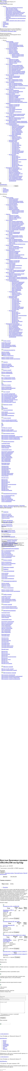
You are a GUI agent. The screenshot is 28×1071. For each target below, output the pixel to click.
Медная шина (15, 160)
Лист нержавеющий (13, 170)
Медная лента (15, 166)
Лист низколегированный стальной (17, 72)
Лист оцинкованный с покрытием (16, 73)
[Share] (2, 1069)
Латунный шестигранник (17, 152)
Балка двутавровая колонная (15, 83)
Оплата (6, 685)
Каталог (5, 505)
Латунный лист (15, 148)
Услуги (4, 6)
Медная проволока (16, 157)
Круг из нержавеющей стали (15, 168)
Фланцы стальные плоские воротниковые (18, 56)
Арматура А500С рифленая (15, 61)
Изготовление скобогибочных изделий (14, 13)
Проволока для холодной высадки (16, 98)
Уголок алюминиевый (17, 130)
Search (16, 186)
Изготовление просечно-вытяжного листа (15, 12)
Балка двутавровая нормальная (16, 84)
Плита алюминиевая (16, 133)
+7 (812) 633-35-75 (4, 31)
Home (1, 505)
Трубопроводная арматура (12, 48)
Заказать (3, 871)
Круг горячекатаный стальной (15, 79)
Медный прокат (12, 154)
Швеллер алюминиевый (17, 132)
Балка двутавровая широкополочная (17, 87)
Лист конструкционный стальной (16, 67)
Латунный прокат (13, 141)
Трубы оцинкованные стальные (16, 45)
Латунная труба (15, 146)
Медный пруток (15, 164)
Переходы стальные (13, 51)
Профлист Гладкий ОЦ (14, 105)
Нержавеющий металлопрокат (13, 167)
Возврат (16, 685)
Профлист (8, 103)
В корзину (16, 918)
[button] (6, 4)
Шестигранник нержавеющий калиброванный (15, 180)
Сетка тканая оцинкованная (15, 111)
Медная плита (15, 155)
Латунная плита (15, 143)
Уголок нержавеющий (14, 174)
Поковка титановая (16, 136)
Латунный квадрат (16, 147)
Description (5, 887)
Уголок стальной (10, 112)
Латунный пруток (16, 149)
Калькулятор (6, 24)
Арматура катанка (13, 62)
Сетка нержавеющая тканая (15, 178)
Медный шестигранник (17, 165)
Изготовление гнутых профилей (13, 11)
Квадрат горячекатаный (14, 77)
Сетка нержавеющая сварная (15, 177)
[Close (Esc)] (0, 1069)
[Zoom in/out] (5, 1069)
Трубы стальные (9, 41)
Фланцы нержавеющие (14, 53)
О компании (6, 23)
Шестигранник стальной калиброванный (18, 122)
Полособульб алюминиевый (18, 126)
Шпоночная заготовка (14, 92)
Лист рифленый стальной (14, 70)
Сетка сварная (12, 108)
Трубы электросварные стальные (16, 46)
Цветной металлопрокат (11, 123)
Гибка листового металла (11, 8)
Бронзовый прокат (13, 140)
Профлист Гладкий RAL (14, 104)
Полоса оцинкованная (14, 90)
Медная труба (15, 158)
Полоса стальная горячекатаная (16, 91)
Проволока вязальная (13, 96)
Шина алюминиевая (16, 134)
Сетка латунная (15, 142)
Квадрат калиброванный (14, 76)
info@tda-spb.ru (3, 2)
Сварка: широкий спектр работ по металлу (15, 20)
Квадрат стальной (10, 74)
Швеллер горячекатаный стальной (16, 117)
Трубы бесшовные (13, 47)
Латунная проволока (16, 145)
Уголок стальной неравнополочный (17, 114)
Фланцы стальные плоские (18, 54)
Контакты (5, 26)
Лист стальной (9, 64)
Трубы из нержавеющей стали (16, 173)
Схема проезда (11, 685)
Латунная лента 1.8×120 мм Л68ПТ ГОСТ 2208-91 (14, 935)
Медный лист (15, 163)
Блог (4, 25)
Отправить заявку (12, 31)
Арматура (8, 58)
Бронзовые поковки (8, 506)
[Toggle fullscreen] (3, 1069)
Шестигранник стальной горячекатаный (18, 121)
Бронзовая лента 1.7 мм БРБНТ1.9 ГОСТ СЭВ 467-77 (15, 951)
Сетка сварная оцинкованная (15, 109)
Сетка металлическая (10, 107)
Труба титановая (15, 139)
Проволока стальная (10, 93)
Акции (4, 21)
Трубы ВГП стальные (13, 42)
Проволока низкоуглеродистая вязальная (18, 102)
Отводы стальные (13, 49)
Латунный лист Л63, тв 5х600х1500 (11, 906)
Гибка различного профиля (12, 9)
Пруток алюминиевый (17, 128)
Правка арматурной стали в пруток (14, 14)
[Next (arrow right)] (2, 1070)
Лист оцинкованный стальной (16, 68)
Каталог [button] (4, 40)
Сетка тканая (12, 110)
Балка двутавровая (10, 82)
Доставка (2, 685)
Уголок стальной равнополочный (16, 115)
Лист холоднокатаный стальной (16, 66)
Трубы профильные (13, 43)
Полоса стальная (9, 89)
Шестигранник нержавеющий (15, 176)
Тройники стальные (13, 52)
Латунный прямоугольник (18, 151)
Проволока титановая (17, 137)
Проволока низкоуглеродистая (15, 101)
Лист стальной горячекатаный (15, 65)
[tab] (15, 887)
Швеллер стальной (10, 116)
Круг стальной (9, 78)
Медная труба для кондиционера (19, 159)
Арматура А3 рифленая (14, 60)
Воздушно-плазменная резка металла (14, 7)
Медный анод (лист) (16, 161)
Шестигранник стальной (11, 120)
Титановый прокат (13, 135)
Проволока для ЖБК (13, 97)
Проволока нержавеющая (14, 99)
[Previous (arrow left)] (0, 1070)
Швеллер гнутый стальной (15, 118)
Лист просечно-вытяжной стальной (17, 71)
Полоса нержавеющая (14, 171)
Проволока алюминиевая (14, 95)
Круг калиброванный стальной (16, 80)
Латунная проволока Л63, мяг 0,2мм (11, 921)
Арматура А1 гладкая (13, 59)
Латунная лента (15, 153)
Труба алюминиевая (16, 129)
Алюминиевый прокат (14, 124)
